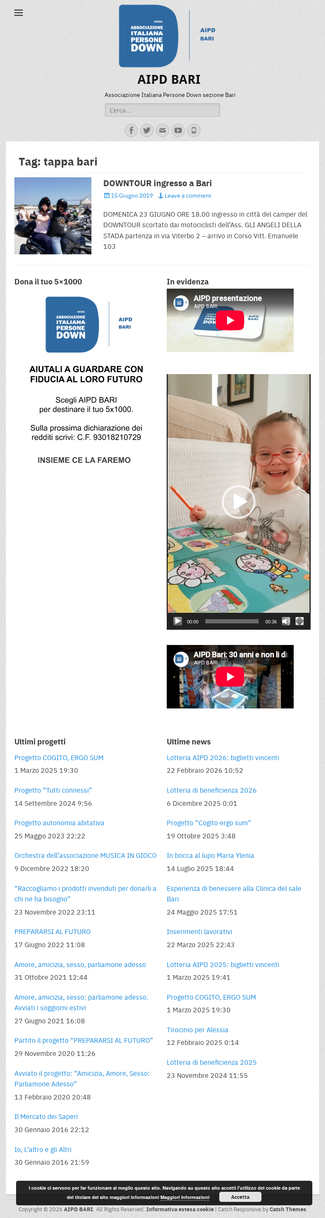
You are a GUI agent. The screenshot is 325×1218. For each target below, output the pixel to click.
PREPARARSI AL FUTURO (52, 931)
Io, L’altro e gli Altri (43, 1149)
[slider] (232, 621)
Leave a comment (188, 195)
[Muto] (286, 621)
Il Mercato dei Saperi (46, 1116)
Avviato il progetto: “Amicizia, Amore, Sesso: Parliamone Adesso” (82, 1078)
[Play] (178, 621)
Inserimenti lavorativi (199, 931)
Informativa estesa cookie (180, 1209)
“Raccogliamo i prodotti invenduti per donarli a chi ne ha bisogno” (85, 893)
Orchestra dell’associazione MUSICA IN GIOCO (85, 855)
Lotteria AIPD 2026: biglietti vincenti (223, 757)
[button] (239, 502)
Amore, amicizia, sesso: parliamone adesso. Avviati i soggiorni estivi (81, 1002)
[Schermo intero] (299, 621)
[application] (239, 502)
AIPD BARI (169, 79)
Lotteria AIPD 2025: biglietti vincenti (223, 964)
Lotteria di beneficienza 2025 (212, 1062)
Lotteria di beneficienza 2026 (212, 790)
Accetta (240, 1197)
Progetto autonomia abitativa (59, 822)
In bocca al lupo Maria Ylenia (210, 855)
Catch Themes (288, 1209)
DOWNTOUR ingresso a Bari (157, 182)
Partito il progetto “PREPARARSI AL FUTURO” (83, 1040)
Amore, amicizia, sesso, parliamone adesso (80, 964)
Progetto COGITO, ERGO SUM (59, 757)
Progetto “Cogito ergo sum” (209, 822)
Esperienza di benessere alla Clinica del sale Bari (234, 893)
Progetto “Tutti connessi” (53, 790)
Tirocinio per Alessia (198, 1029)
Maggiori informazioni (184, 1197)
